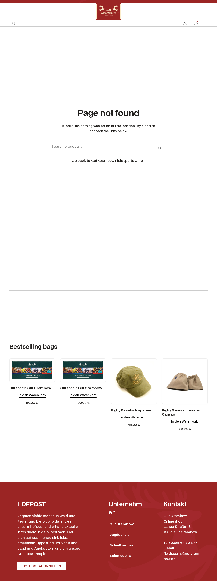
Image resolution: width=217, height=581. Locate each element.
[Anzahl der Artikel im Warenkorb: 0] (196, 23)
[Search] (160, 148)
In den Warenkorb (32, 395)
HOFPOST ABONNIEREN (41, 566)
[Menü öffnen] (205, 23)
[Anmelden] (185, 23)
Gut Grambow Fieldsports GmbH (118, 160)
